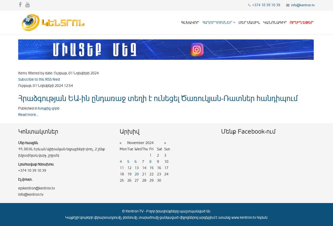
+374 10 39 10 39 (266, 5)
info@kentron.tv (303, 5)
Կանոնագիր (275, 22)
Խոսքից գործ (48, 108)
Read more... (28, 114)
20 (137, 174)
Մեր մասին (249, 22)
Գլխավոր (190, 22)
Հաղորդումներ (217, 22)
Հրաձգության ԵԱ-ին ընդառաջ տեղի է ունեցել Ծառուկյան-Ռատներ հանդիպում (158, 98)
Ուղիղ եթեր (301, 22)
